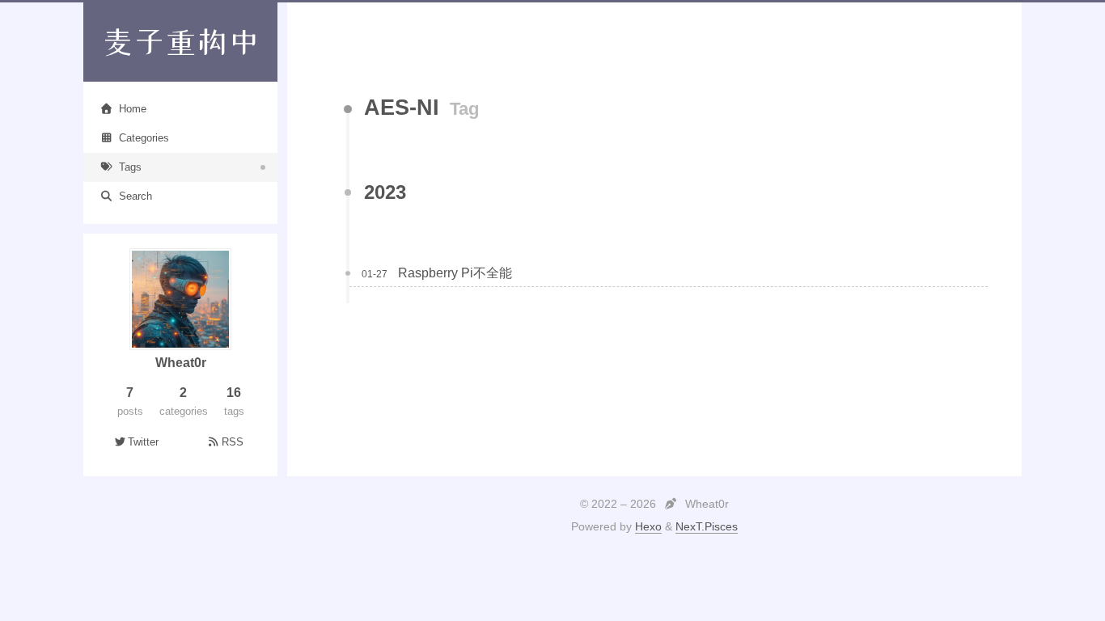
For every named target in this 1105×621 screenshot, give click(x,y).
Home (132, 109)
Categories (144, 138)
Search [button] (135, 196)
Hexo (648, 526)
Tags (130, 167)
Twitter (143, 442)
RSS (232, 442)
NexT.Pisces (706, 526)
